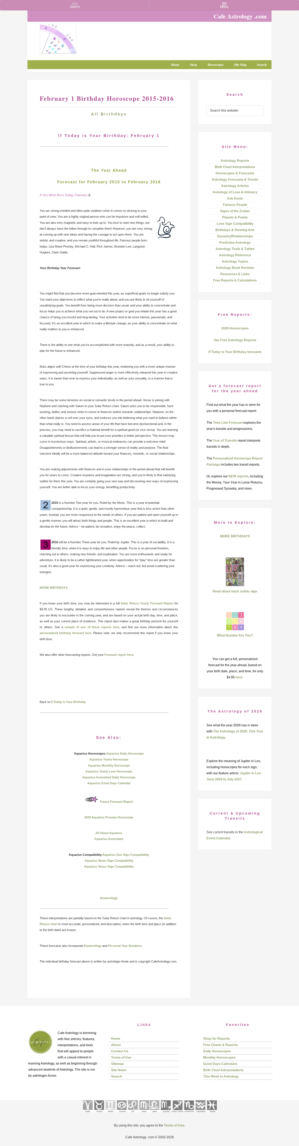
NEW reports (238, 476)
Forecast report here (118, 654)
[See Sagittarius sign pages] (177, 1113)
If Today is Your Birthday (68, 702)
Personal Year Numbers (125, 945)
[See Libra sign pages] (154, 1113)
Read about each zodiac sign (235, 591)
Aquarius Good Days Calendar (109, 783)
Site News (118, 1070)
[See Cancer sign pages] (121, 1113)
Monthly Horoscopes (219, 1057)
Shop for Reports (216, 1038)
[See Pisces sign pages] (211, 1113)
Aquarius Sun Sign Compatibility (126, 854)
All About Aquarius (108, 833)
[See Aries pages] (87, 1113)
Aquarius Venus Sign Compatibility (109, 866)
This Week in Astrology (221, 1076)
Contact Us (119, 1051)
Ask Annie (235, 198)
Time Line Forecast (227, 422)
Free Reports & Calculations (235, 280)
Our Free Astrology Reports (235, 340)
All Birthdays (109, 114)
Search (116, 1076)
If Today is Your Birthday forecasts (235, 352)
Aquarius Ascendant (108, 839)
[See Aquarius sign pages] (200, 1113)
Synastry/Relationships (235, 236)
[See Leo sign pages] (133, 1113)
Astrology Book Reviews (235, 267)
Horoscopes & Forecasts (235, 173)
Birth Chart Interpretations (235, 167)
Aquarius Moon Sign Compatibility (108, 860)
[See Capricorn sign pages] (189, 1113)
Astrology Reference (235, 255)
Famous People (235, 204)
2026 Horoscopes (235, 328)
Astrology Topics (235, 261)
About (116, 1045)
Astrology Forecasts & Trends (235, 179)
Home (115, 1038)
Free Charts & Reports (220, 1045)
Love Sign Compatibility (235, 223)
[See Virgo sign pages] (144, 1113)
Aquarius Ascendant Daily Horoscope (108, 777)
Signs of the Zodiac (235, 211)
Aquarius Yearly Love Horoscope (108, 771)
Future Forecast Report (116, 801)
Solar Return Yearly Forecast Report (147, 603)
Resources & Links (235, 274)
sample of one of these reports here (91, 627)
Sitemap (117, 1064)
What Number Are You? (235, 635)
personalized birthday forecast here (65, 633)
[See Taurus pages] (99, 1113)
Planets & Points (235, 217)
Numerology (109, 898)
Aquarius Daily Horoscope (125, 753)
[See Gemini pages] (110, 1113)
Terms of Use (121, 1057)
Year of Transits (225, 440)
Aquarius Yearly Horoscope (108, 759)
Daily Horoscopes (217, 1051)
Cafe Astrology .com (70, 38)
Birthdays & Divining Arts (234, 230)
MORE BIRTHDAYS (54, 587)
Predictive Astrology (235, 242)
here (239, 677)
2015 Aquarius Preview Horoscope (108, 817)
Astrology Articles (235, 186)
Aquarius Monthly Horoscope (109, 765)
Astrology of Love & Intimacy (235, 192)
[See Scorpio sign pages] (165, 1113)
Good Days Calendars (220, 1064)
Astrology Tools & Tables (235, 249)
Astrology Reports (235, 160)
